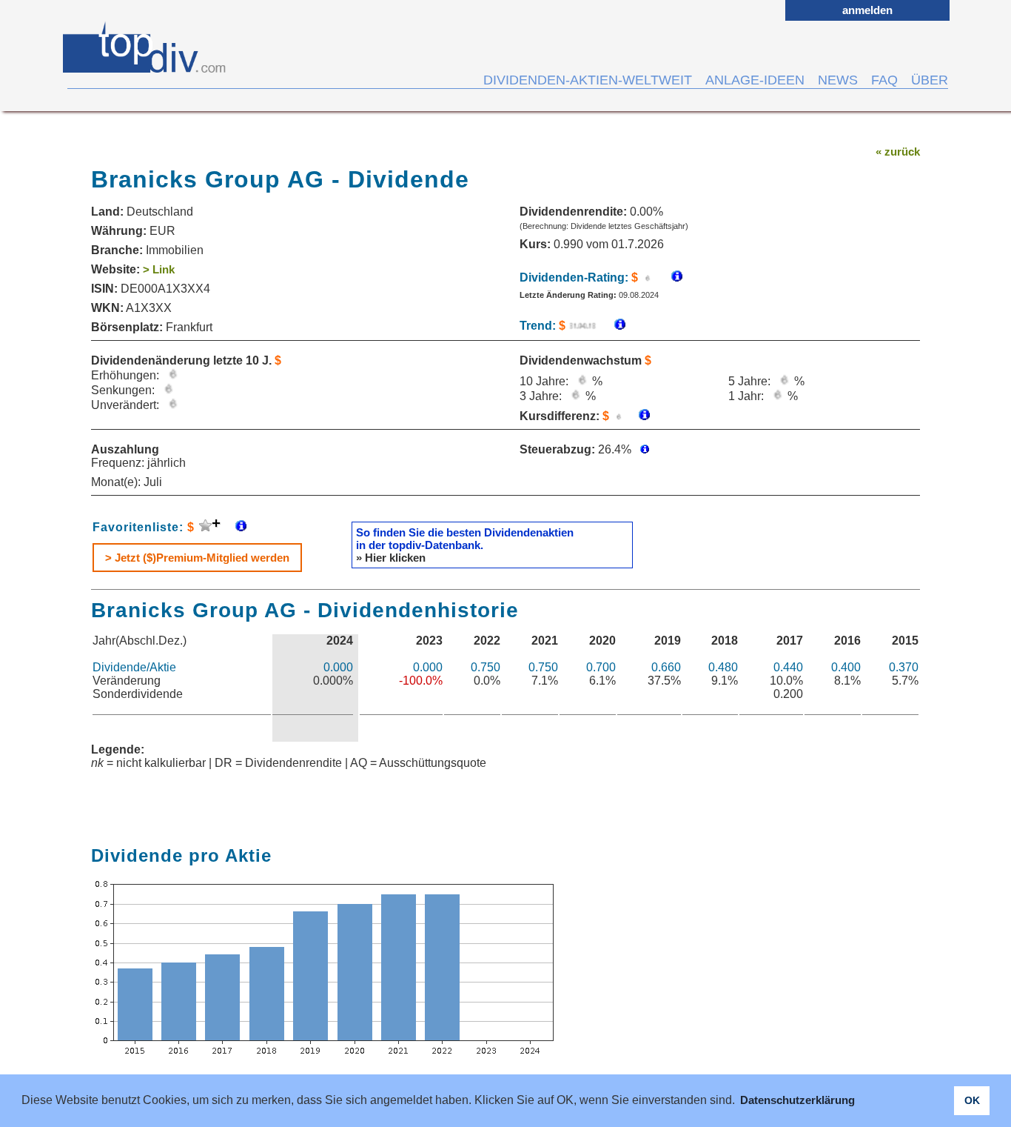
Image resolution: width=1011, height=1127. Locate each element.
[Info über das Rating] (669, 277)
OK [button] (972, 1100)
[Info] (612, 325)
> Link (159, 269)
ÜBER (929, 80)
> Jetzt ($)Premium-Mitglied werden (197, 557)
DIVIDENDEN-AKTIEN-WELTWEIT (587, 80)
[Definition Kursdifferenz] (639, 416)
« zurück (898, 151)
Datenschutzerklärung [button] (797, 1100)
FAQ (884, 80)
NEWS (838, 80)
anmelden (867, 10)
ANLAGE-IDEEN (755, 80)
